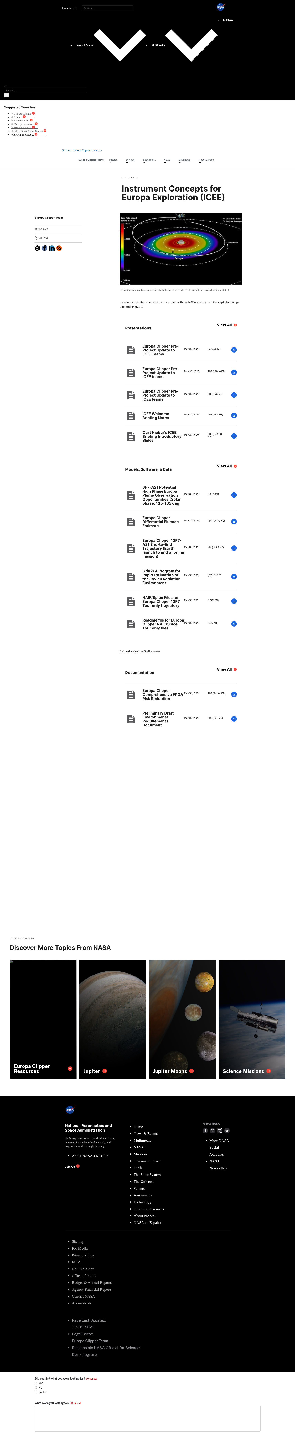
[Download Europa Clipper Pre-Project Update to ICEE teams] (234, 374)
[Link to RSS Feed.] (59, 248)
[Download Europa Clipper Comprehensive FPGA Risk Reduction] (234, 696)
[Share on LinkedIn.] (52, 248)
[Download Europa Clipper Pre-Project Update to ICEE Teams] (234, 351)
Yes (41, 1383)
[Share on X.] (37, 248)
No (40, 1387)
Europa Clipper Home (91, 159)
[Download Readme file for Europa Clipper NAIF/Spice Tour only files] (234, 625)
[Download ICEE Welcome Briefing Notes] (234, 417)
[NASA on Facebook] (205, 1130)
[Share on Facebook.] (44, 248)
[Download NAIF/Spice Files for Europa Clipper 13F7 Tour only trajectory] (234, 602)
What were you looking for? (58, 1403)
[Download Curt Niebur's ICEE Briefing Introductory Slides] (234, 437)
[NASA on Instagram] (212, 1130)
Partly (42, 1392)
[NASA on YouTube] (227, 1130)
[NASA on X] (219, 1130)
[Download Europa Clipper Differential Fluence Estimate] (234, 523)
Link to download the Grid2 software (140, 651)
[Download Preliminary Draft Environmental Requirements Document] (234, 720)
